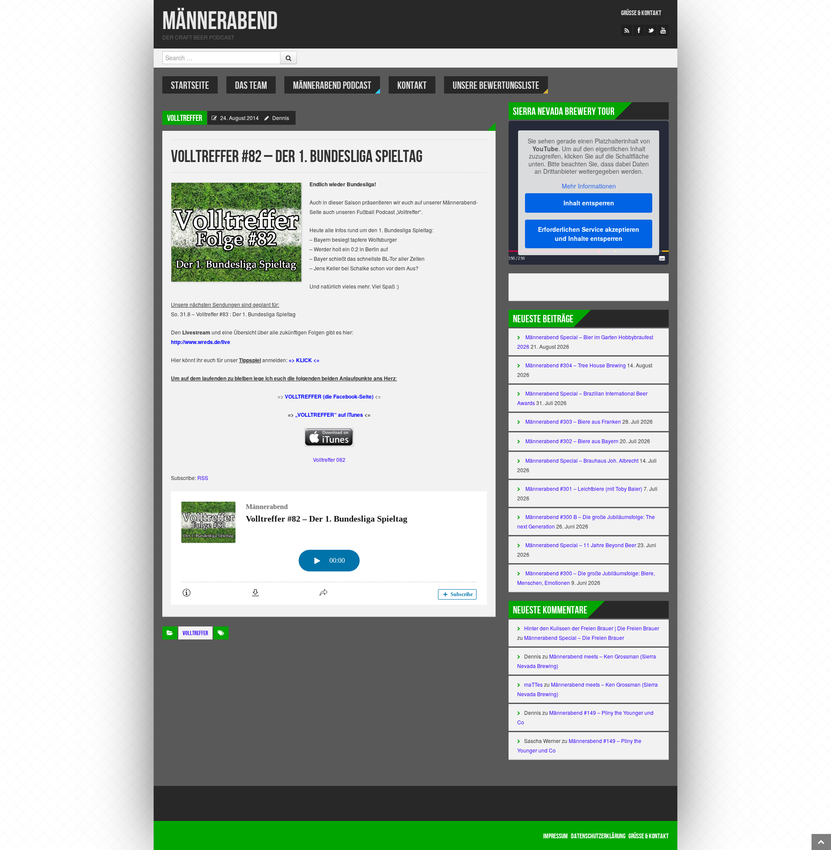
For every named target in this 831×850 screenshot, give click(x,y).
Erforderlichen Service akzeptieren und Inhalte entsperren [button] (588, 234)
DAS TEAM (251, 85)
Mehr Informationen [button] (589, 186)
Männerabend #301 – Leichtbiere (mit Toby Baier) (583, 488)
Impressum (555, 836)
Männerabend (220, 21)
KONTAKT (412, 85)
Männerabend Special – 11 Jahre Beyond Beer (580, 544)
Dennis (280, 117)
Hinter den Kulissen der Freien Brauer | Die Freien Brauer (591, 628)
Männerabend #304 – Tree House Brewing (575, 365)
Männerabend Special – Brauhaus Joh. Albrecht (581, 460)
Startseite (190, 85)
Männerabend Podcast (332, 85)
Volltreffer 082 (329, 459)
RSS (202, 477)
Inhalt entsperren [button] (589, 202)
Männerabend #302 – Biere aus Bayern (571, 440)
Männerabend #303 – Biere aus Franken (573, 421)
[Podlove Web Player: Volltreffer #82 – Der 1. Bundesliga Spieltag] (329, 548)
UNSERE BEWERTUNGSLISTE (496, 85)
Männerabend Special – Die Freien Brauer (574, 637)
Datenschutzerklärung (598, 836)
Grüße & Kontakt (641, 13)
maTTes (533, 684)
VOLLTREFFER (184, 118)
